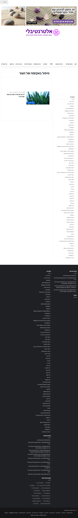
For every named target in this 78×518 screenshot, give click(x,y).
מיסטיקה (45, 64)
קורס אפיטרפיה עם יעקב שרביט (69, 275)
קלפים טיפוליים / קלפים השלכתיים (66, 241)
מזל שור (72, 203)
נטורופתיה (63, 512)
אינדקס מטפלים (37, 64)
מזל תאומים (71, 205)
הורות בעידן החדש (70, 144)
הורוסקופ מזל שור (46, 501)
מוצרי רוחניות (71, 179)
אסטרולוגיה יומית (39, 482)
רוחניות (72, 246)
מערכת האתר (20, 92)
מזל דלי (72, 189)
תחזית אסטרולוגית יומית (45, 503)
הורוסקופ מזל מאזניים (45, 495)
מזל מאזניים (71, 193)
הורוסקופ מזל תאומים (36, 501)
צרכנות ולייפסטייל (70, 229)
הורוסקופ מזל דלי (46, 493)
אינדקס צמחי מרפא (70, 108)
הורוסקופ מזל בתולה (46, 490)
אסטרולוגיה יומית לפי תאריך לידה (43, 485)
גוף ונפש (72, 122)
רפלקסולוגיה (71, 255)
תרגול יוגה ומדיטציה (70, 257)
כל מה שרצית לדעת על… (68, 158)
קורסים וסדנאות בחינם (69, 238)
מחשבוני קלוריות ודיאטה (69, 212)
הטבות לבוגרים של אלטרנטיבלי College (65, 146)
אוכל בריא (71, 101)
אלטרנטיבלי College (69, 111)
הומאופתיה (71, 132)
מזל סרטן (72, 196)
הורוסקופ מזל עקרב (46, 498)
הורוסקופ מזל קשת (36, 498)
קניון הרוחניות (19, 64)
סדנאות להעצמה (70, 219)
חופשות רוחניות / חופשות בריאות (67, 151)
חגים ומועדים (71, 148)
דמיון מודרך (71, 127)
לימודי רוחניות (71, 174)
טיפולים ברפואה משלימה (69, 153)
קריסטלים (71, 243)
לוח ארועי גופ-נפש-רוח (69, 160)
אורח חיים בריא (71, 103)
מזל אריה (72, 182)
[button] (4, 2)
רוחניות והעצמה (59, 64)
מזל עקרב (72, 198)
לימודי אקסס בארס (70, 167)
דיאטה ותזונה (71, 125)
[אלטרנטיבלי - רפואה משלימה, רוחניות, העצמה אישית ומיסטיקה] (39, 32)
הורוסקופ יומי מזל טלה (45, 488)
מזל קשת (72, 201)
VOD (51, 64)
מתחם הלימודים (28, 64)
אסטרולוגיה (71, 115)
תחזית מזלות (35, 503)
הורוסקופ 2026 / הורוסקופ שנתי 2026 (65, 137)
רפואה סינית (71, 253)
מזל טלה (72, 191)
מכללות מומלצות (70, 217)
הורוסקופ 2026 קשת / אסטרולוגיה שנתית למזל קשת (39, 474)
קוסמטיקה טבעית (70, 231)
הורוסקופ (12, 64)
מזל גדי (72, 186)
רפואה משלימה (69, 64)
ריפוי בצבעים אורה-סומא (69, 248)
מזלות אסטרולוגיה (70, 208)
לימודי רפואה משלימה (69, 177)
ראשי (75, 64)
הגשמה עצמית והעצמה (69, 129)
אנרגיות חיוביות (70, 113)
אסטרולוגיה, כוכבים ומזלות (68, 118)
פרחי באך (72, 224)
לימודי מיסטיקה (70, 170)
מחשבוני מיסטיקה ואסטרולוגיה (67, 210)
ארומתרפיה (71, 120)
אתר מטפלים (4, 64)
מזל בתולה (71, 184)
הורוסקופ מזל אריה (35, 488)
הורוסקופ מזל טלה (37, 493)
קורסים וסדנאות (70, 236)
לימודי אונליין (71, 165)
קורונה (72, 234)
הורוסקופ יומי (71, 139)
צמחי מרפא (71, 227)
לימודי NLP (71, 163)
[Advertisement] (65, 309)
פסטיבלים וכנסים (70, 222)
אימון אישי (72, 106)
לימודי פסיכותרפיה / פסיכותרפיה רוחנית (65, 172)
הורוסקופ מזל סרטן (35, 495)
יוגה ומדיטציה (71, 156)
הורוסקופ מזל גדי (36, 490)
